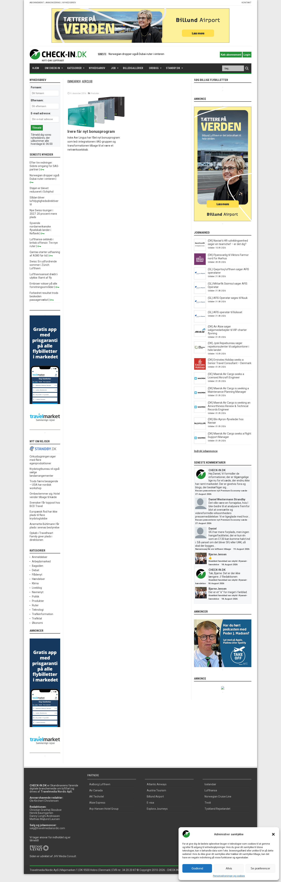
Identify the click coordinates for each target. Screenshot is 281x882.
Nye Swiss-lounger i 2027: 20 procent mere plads (43, 214)
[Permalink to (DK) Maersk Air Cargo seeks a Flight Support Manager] (200, 442)
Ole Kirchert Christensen (44, 800)
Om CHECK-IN (52, 68)
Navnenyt (37, 592)
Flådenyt (37, 574)
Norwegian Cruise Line (218, 796)
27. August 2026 (203, 494)
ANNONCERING (53, 2)
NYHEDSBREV (69, 2)
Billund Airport (155, 796)
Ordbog (154, 68)
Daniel (213, 528)
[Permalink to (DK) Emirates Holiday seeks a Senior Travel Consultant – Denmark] (200, 368)
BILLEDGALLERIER (133, 68)
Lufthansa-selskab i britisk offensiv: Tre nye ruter (44, 243)
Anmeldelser (39, 557)
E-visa (150, 802)
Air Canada (96, 790)
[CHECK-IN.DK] (58, 58)
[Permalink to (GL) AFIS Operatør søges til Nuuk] (200, 307)
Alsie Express (97, 802)
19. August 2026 (241, 549)
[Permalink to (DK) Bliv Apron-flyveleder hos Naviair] (200, 428)
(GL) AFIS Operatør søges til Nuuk (228, 297)
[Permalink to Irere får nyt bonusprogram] (96, 126)
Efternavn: (37, 100)
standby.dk (173, 68)
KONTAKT (246, 2)
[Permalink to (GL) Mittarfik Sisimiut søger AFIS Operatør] (200, 292)
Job (113, 68)
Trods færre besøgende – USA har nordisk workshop (44, 485)
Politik (35, 596)
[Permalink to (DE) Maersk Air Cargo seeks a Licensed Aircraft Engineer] (200, 383)
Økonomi (37, 622)
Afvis (229, 868)
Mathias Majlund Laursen (45, 819)
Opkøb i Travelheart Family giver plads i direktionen (41, 536)
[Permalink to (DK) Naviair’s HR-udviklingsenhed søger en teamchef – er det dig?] (200, 249)
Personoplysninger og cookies (229, 876)
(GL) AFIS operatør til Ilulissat (225, 312)
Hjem (35, 68)
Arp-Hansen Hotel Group (104, 808)
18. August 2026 (229, 564)
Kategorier (74, 68)
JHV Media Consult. (65, 856)
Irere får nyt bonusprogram (91, 131)
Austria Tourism (156, 790)
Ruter (35, 605)
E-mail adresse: (41, 113)
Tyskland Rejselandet (217, 808)
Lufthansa (211, 790)
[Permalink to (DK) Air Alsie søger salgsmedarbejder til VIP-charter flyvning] (200, 335)
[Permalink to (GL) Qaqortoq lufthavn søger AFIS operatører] (200, 278)
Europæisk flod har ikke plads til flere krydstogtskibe (43, 515)
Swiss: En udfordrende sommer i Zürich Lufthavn (43, 265)
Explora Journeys (157, 808)
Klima (35, 583)
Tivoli (208, 802)
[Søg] (247, 68)
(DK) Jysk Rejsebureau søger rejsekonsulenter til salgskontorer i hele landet (228, 347)
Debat (35, 570)
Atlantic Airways (156, 784)
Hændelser (38, 578)
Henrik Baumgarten (41, 812)
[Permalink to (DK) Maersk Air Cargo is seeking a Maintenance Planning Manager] (200, 397)
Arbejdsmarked (41, 561)
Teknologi (38, 609)
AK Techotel (96, 796)
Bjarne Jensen (218, 554)
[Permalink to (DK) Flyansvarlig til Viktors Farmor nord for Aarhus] (200, 264)
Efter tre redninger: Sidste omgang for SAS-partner (44, 166)
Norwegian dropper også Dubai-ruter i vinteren (136, 54)
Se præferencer (260, 868)
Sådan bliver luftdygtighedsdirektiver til (44, 201)
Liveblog (37, 587)
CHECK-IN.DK (217, 470)
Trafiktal (37, 618)
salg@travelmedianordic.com (47, 828)
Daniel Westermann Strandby (227, 499)
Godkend (197, 868)
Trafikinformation (42, 614)
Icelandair (210, 784)
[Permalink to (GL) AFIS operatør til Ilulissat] (200, 321)
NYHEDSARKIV (97, 68)
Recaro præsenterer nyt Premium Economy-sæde (221, 490)
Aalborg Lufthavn (99, 784)
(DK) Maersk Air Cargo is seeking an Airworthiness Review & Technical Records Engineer (229, 406)
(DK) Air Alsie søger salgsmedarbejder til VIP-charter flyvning (227, 330)
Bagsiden (37, 565)
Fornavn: (36, 87)
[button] (273, 834)
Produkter (95, 93)
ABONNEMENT (37, 2)
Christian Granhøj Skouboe (46, 809)
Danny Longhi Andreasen (45, 816)
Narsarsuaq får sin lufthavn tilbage (213, 549)
